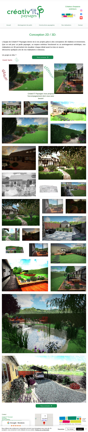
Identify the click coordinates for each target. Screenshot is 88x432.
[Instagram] (81, 10)
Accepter (80, 429)
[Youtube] (81, 17)
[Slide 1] (25, 88)
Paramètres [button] (61, 429)
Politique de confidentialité (42, 430)
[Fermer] (86, 429)
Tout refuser (70, 429)
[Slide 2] (69, 91)
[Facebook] (81, 14)
